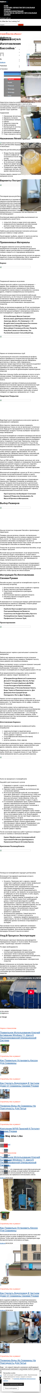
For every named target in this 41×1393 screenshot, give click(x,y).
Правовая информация (13, 11)
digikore (2, 62)
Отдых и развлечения (25, 47)
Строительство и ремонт (26, 33)
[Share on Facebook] (20, 1133)
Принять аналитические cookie (14, 1384)
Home (6, 6)
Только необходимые (11, 1388)
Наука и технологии (24, 40)
